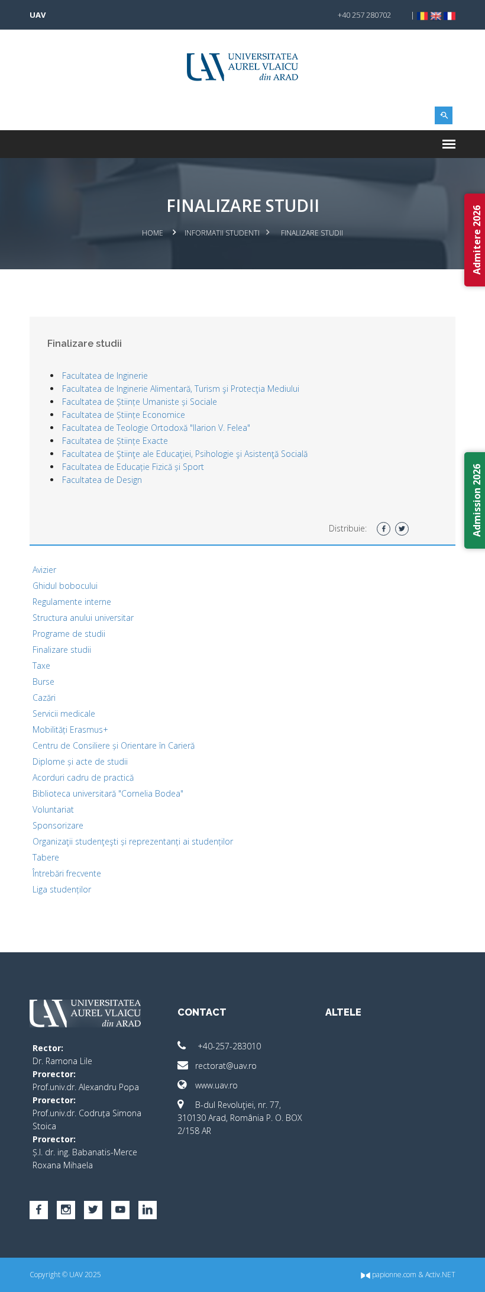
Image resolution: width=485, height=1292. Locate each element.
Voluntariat (53, 809)
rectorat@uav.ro (226, 1065)
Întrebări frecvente (67, 873)
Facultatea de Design (102, 479)
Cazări (44, 697)
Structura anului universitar (83, 617)
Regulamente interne (72, 601)
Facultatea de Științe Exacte (115, 440)
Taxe (41, 665)
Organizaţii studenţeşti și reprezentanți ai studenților (133, 841)
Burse (43, 681)
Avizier (44, 569)
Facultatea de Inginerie (105, 375)
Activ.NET (440, 1275)
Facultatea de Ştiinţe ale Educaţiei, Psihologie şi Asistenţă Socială (185, 453)
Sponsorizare (58, 825)
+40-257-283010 (228, 1046)
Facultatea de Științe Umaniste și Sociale (139, 401)
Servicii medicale (64, 713)
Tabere (46, 857)
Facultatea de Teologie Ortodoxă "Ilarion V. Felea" (156, 427)
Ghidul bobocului (65, 585)
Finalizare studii (62, 649)
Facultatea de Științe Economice (123, 414)
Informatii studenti (222, 233)
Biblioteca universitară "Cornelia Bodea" (108, 793)
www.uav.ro (216, 1085)
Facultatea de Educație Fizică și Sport (133, 466)
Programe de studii (69, 633)
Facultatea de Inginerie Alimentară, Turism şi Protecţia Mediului (180, 388)
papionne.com (393, 1275)
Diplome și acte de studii (80, 761)
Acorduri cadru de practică (83, 777)
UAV (38, 14)
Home (152, 233)
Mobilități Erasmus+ (70, 729)
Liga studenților (62, 889)
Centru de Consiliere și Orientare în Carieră (114, 745)
